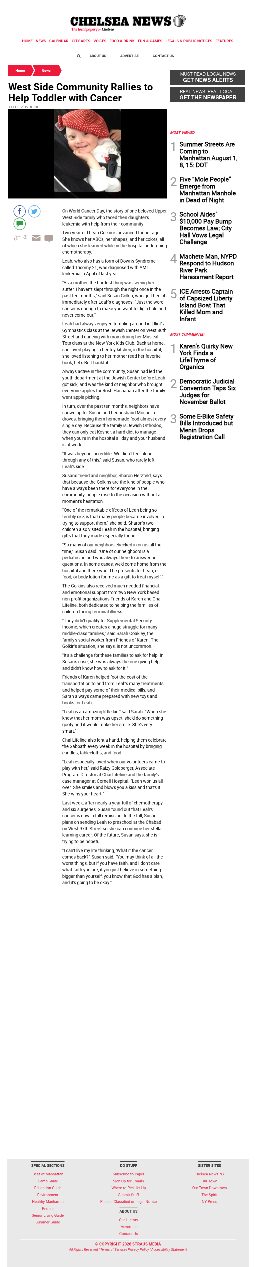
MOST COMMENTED (187, 334)
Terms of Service (113, 1249)
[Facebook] (20, 211)
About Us (98, 55)
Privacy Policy (138, 1249)
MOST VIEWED (182, 132)
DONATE (235, 6)
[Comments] (20, 224)
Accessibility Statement (169, 1249)
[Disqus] (87, 955)
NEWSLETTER (207, 6)
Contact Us (163, 55)
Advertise (129, 55)
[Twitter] (34, 211)
